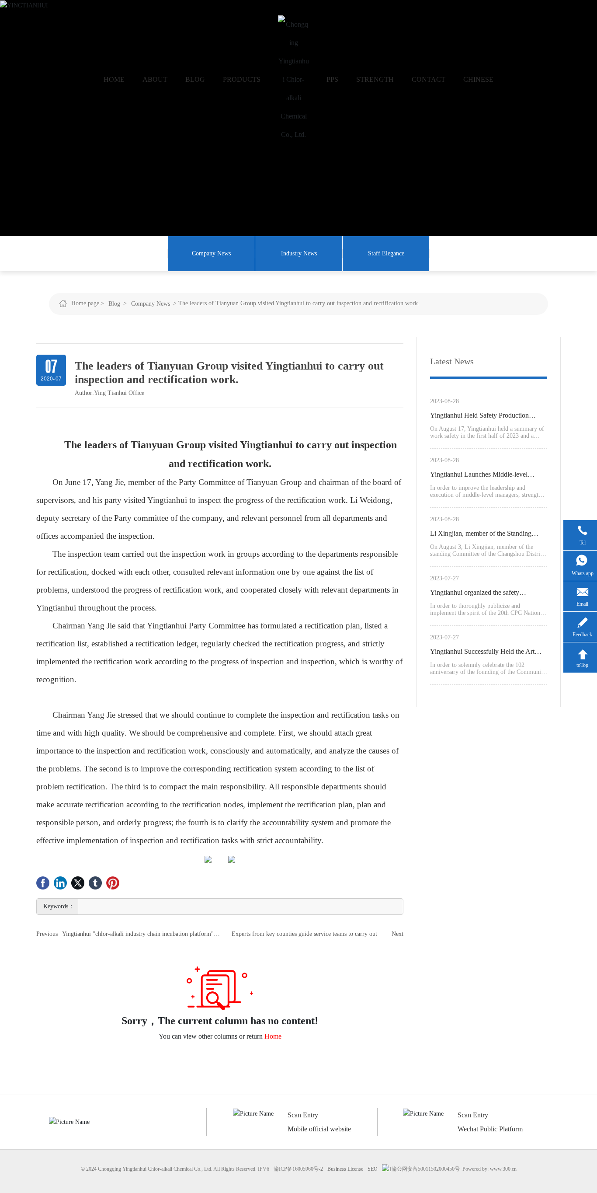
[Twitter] (77, 883)
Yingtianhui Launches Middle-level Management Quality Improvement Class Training (486, 476)
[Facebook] (42, 883)
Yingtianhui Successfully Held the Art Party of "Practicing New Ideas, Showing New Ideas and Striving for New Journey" (488, 653)
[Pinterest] (112, 883)
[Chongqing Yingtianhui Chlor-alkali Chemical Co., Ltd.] (293, 79)
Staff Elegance (386, 253)
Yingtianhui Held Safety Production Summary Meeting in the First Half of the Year (487, 417)
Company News (211, 253)
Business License (345, 1169)
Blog (114, 303)
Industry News (299, 253)
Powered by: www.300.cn (489, 1169)
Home (272, 1036)
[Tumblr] (95, 883)
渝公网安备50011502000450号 (426, 1169)
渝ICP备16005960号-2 (298, 1169)
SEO (373, 1169)
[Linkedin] (60, 883)
